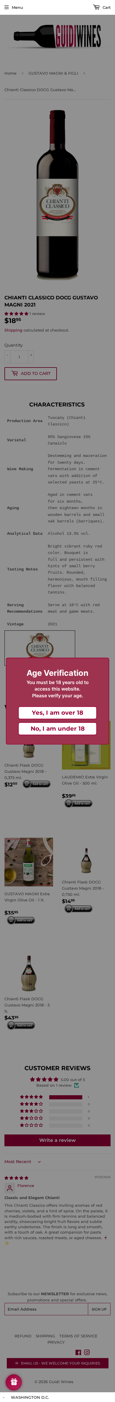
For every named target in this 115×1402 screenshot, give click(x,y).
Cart (106, 7)
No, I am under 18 (58, 728)
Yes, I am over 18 (57, 712)
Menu (17, 7)
